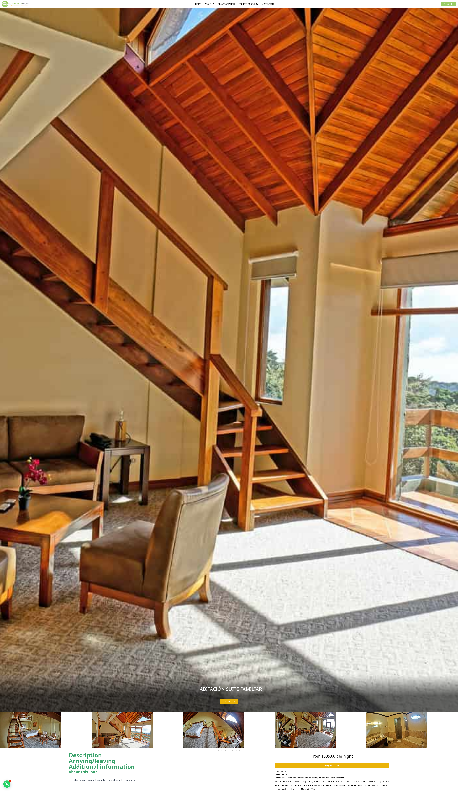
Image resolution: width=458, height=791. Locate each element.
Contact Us (268, 4)
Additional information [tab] (102, 767)
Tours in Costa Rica (248, 4)
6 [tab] (236, 750)
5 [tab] (232, 750)
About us (209, 4)
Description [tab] (85, 755)
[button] (6, 784)
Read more (228, 701)
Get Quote (448, 4)
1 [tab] (218, 750)
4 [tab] (229, 750)
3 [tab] (225, 750)
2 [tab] (222, 750)
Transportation (226, 4)
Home (198, 4)
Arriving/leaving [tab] (92, 761)
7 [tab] (240, 750)
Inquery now (332, 765)
